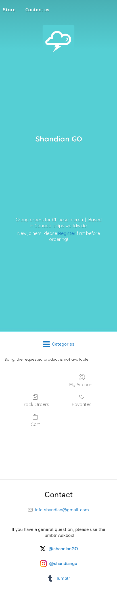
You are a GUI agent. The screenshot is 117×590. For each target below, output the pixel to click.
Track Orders (35, 404)
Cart (35, 424)
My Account (81, 384)
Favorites (81, 404)
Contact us (37, 10)
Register (67, 233)
